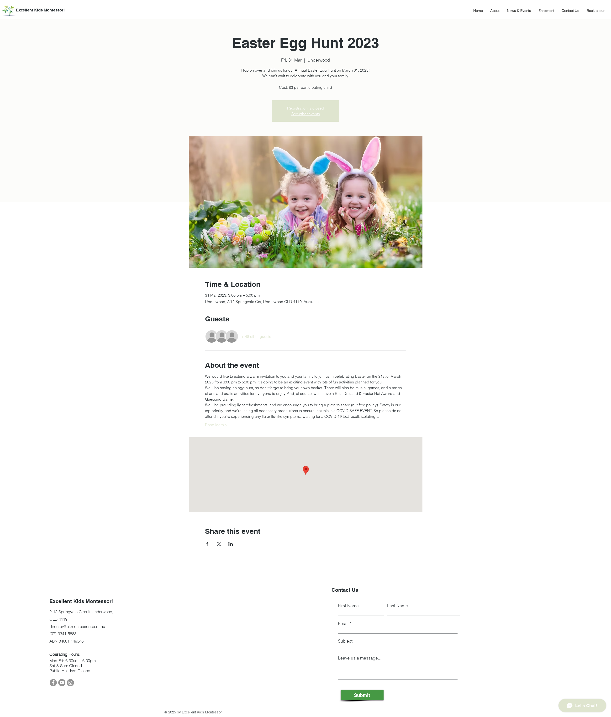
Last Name (397, 606)
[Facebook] (53, 682)
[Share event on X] (219, 544)
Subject (345, 641)
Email (343, 623)
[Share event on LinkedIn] (230, 544)
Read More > (216, 424)
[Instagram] (70, 682)
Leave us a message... (359, 658)
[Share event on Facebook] (207, 544)
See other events (305, 113)
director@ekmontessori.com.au (77, 626)
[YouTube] (61, 682)
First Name (348, 606)
